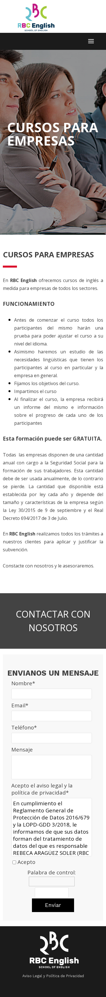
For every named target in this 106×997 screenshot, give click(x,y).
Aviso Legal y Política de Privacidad (53, 976)
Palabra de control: (51, 872)
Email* (19, 705)
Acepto (26, 861)
